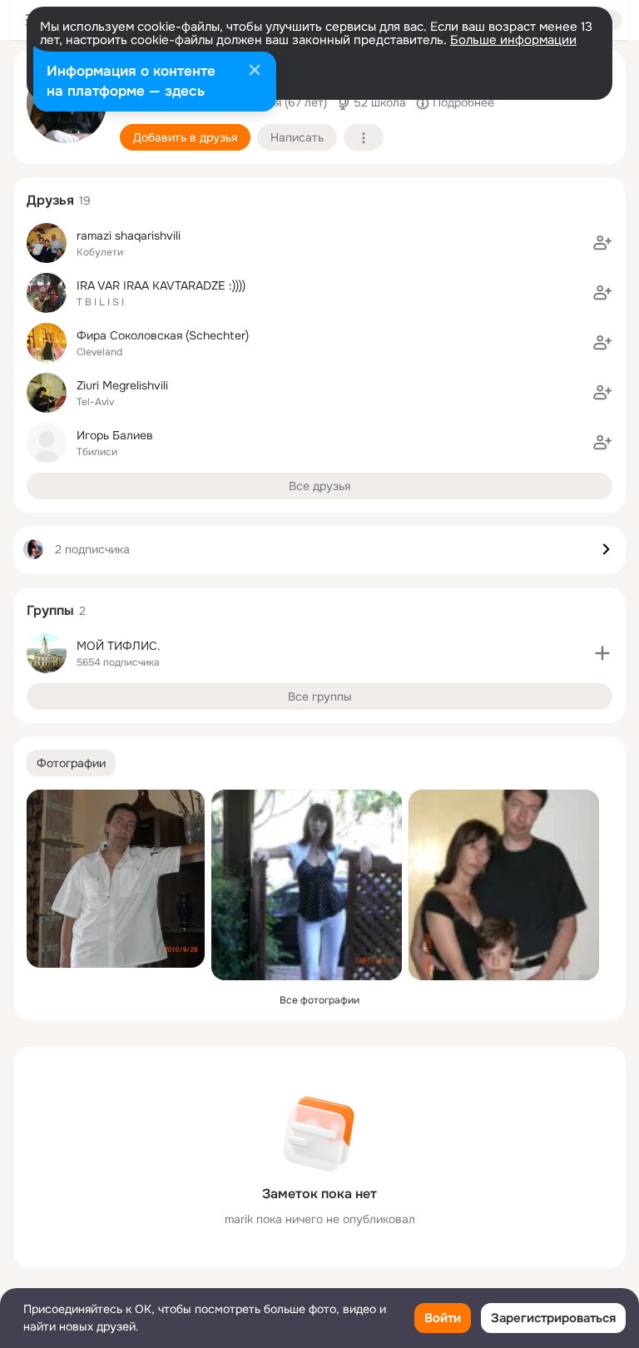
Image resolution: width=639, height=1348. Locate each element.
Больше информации (513, 40)
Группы (50, 610)
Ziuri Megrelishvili (122, 385)
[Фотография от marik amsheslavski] (116, 879)
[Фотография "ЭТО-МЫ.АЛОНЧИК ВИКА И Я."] (504, 885)
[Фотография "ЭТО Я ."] (306, 885)
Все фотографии (319, 1000)
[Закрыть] (254, 72)
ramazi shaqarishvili (129, 235)
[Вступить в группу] (602, 653)
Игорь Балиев (115, 435)
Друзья (50, 200)
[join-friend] (602, 243)
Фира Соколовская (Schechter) (163, 335)
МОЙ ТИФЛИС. (119, 645)
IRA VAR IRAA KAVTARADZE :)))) (161, 285)
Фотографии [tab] (71, 763)
